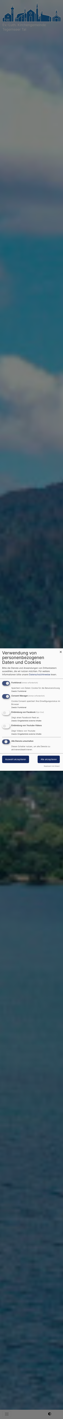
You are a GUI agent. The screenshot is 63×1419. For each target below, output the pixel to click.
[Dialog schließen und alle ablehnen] (60, 650)
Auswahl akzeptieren (15, 759)
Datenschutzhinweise (39, 674)
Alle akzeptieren (49, 759)
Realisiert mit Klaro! (52, 766)
